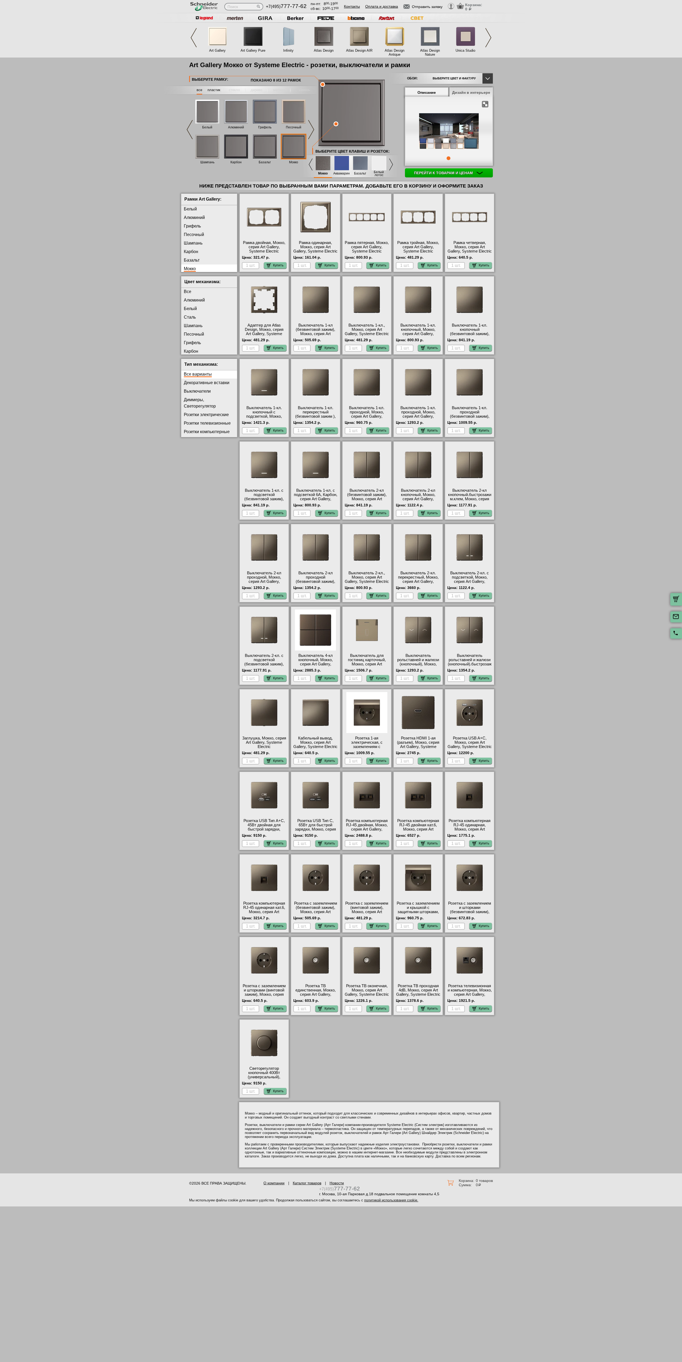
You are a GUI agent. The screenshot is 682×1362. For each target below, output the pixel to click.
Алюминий (236, 127)
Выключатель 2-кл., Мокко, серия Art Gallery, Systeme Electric (367, 577)
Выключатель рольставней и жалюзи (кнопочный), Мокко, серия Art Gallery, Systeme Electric (418, 664)
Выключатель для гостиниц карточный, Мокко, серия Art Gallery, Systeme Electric (367, 661)
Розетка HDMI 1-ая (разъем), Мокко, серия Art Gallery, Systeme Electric (418, 744)
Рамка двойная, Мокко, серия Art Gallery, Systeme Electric (264, 247)
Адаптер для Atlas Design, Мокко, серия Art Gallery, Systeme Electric (264, 331)
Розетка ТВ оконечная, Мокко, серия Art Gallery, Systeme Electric (367, 990)
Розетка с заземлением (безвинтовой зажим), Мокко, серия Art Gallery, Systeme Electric (315, 909)
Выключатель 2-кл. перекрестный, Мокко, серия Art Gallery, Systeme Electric (418, 579)
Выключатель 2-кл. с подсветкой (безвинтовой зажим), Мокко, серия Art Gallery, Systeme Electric (264, 664)
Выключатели (197, 391)
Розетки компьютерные (207, 431)
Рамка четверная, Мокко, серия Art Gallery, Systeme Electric (470, 247)
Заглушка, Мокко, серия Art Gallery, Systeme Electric (264, 742)
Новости (337, 1183)
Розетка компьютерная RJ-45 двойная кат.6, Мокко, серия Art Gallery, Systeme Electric (418, 827)
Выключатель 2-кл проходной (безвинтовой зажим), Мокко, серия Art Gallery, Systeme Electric (315, 581)
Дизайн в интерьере (471, 92)
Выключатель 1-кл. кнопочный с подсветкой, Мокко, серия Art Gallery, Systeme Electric (264, 416)
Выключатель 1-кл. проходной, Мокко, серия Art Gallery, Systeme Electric (366, 414)
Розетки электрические (206, 414)
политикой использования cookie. (391, 1200)
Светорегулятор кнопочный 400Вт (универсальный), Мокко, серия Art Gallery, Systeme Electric (264, 1077)
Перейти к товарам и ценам (444, 173)
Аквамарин (341, 173)
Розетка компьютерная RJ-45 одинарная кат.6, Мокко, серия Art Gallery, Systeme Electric (264, 909)
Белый (207, 127)
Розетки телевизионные (207, 423)
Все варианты (198, 374)
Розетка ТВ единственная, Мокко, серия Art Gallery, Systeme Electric (315, 992)
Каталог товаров (307, 1183)
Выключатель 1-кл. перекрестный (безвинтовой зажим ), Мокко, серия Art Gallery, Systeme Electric (315, 416)
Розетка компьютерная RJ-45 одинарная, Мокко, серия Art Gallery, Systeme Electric (470, 827)
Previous (193, 37)
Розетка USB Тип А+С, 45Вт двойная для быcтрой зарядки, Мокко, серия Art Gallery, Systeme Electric (264, 829)
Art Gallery (217, 50)
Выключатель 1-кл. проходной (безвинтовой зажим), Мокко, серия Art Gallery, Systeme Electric (470, 416)
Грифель (264, 127)
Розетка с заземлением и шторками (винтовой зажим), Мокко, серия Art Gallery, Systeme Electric (264, 994)
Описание (426, 92)
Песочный (293, 127)
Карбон (236, 162)
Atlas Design (324, 50)
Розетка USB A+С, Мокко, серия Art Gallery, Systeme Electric (470, 742)
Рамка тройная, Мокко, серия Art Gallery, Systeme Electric (418, 247)
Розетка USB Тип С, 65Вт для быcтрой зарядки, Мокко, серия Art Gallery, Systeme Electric (315, 829)
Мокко (293, 162)
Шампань (207, 162)
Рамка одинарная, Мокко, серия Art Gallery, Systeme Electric (315, 247)
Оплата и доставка (381, 6)
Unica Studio (465, 50)
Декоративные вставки (206, 382)
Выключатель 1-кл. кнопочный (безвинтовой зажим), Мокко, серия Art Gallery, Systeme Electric (470, 333)
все (199, 90)
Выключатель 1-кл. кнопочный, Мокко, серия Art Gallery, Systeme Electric (418, 331)
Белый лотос (379, 174)
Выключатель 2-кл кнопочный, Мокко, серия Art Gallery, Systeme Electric (418, 496)
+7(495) (286, 6)
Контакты (352, 6)
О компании (274, 1183)
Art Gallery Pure (253, 50)
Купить (278, 265)
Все (187, 291)
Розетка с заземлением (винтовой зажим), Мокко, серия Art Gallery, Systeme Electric (367, 909)
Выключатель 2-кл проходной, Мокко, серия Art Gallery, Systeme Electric (264, 579)
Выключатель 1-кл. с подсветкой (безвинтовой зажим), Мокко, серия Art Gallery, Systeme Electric (264, 499)
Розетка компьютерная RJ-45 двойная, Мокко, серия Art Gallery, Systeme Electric (367, 827)
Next (488, 37)
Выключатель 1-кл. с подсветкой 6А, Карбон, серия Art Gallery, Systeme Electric (315, 496)
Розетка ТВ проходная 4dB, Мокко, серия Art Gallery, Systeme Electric (418, 990)
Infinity (288, 50)
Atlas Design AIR (359, 50)
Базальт (265, 162)
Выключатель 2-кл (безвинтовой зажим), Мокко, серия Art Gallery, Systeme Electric (367, 496)
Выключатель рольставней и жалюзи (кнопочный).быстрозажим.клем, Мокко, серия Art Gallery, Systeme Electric (470, 666)
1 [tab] (448, 158)
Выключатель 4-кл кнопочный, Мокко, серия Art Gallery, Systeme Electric (315, 661)
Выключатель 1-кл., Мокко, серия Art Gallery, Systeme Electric (367, 329)
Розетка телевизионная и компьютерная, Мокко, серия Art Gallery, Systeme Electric (470, 992)
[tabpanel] (449, 132)
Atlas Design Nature (430, 52)
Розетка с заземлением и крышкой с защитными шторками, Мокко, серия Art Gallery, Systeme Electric (418, 911)
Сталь (190, 317)
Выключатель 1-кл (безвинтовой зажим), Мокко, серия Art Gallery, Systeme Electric (315, 331)
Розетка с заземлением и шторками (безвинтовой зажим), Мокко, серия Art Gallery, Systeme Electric (470, 911)
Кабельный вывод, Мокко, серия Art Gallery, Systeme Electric (315, 742)
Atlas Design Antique (394, 52)
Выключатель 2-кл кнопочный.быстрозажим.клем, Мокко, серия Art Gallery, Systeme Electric (469, 499)
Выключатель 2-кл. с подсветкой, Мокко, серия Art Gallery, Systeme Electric (469, 579)
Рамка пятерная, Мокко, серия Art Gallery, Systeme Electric (367, 247)
